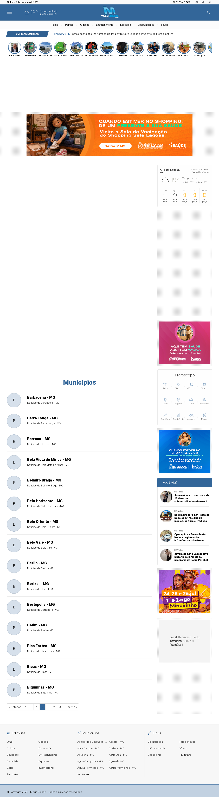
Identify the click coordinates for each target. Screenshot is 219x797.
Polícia (54, 24)
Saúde (164, 24)
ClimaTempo (203, 172)
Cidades (84, 24)
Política (69, 24)
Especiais (125, 24)
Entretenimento (104, 24)
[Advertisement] (109, 83)
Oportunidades (146, 24)
